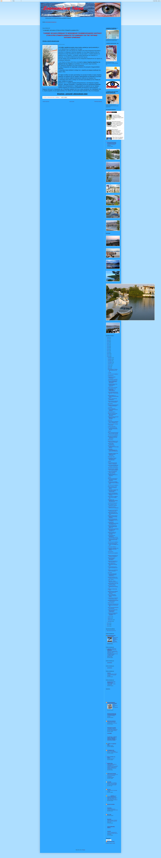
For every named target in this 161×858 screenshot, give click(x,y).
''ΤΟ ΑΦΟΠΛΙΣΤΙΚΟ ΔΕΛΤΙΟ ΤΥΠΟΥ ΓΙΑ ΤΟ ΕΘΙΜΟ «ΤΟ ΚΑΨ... (113, 544)
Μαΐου (109, 368)
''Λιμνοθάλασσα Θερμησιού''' (112, 503)
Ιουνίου (109, 366)
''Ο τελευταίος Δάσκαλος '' (112, 546)
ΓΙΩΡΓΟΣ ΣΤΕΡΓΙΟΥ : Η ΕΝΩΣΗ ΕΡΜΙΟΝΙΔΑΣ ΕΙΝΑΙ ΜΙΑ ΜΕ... (113, 396)
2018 (108, 349)
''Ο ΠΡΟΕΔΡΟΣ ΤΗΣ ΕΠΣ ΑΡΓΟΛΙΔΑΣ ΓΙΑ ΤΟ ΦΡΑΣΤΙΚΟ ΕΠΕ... (112, 459)
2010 (108, 626)
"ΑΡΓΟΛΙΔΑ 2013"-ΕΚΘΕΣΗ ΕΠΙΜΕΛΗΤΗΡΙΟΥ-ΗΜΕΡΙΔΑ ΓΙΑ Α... (113, 482)
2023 (108, 341)
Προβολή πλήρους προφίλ (110, 843)
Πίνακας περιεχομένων (110, 758)
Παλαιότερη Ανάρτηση (98, 101)
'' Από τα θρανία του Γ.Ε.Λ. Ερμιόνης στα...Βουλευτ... (112, 505)
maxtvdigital (109, 733)
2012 (108, 623)
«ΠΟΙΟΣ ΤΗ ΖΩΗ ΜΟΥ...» (112, 426)
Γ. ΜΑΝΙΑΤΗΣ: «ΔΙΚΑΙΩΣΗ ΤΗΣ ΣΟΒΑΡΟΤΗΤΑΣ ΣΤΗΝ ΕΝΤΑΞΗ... (113, 549)
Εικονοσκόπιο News (110, 841)
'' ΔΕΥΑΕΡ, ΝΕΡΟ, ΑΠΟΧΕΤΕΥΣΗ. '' (111, 444)
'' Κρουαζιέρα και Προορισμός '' (113, 467)
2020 (108, 346)
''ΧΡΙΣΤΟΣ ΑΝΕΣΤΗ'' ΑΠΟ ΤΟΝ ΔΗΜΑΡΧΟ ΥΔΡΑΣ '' (113, 584)
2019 (108, 347)
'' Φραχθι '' (109, 431)
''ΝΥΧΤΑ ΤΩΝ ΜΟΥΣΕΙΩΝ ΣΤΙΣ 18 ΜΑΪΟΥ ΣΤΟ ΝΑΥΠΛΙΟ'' (113, 466)
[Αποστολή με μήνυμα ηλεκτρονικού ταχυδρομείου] (61, 97)
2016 (108, 352)
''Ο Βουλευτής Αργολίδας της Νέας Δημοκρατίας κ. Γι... (113, 561)
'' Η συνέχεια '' (110, 407)
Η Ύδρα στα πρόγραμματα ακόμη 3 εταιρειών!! (112, 472)
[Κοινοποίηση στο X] (64, 97)
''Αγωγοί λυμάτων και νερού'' (112, 387)
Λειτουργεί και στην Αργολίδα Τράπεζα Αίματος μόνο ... (113, 511)
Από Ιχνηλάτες (110, 403)
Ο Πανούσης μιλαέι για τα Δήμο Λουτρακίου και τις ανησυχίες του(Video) (112, 675)
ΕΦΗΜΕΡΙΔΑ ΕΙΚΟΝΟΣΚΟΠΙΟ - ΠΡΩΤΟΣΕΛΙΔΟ (113, 601)
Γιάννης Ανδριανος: (111, 602)
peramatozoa (109, 662)
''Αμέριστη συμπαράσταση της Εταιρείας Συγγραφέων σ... (113, 556)
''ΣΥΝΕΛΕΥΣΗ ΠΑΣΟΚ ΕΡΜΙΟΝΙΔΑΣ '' (111, 377)
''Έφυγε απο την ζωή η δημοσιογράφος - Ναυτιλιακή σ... (111, 558)
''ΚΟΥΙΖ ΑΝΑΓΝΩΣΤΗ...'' (112, 412)
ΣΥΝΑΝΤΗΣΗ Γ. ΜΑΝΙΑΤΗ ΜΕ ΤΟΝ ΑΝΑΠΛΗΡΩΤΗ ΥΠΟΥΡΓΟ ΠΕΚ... (113, 491)
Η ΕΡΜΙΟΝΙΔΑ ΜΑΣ (110, 750)
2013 (108, 356)
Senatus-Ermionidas (111, 804)
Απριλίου (109, 616)
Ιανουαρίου (110, 621)
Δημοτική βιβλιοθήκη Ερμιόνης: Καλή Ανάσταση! (113, 608)
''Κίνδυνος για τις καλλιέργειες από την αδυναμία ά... (113, 570)
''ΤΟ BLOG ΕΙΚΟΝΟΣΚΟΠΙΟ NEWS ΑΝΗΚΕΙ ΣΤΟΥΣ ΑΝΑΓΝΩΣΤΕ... (112, 381)
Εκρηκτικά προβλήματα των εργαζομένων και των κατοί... (113, 578)
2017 (108, 350)
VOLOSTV (109, 831)
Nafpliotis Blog (110, 763)
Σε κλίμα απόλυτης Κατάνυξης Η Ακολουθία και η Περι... (113, 598)
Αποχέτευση (110, 420)
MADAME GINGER (110, 745)
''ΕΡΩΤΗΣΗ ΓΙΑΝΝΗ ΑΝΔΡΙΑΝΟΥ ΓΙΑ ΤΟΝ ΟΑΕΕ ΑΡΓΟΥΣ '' (113, 447)
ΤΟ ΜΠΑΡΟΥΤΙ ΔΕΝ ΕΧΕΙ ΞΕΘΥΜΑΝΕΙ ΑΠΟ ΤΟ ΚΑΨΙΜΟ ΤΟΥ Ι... (112, 574)
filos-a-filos (109, 814)
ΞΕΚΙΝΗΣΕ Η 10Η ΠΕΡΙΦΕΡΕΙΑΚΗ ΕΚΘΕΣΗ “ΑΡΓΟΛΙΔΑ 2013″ (113, 500)
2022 (108, 343)
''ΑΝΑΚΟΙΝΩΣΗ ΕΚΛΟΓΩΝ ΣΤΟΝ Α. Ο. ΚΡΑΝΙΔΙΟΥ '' (112, 463)
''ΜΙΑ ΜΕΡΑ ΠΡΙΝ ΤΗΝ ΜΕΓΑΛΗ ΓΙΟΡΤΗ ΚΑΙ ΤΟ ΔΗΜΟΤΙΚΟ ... (112, 474)
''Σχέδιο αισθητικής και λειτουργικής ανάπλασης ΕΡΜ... (112, 564)
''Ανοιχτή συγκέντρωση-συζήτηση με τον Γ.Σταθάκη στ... (113, 586)
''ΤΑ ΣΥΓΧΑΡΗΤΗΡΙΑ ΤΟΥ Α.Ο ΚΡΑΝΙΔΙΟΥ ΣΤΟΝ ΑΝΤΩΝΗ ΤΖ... (113, 393)
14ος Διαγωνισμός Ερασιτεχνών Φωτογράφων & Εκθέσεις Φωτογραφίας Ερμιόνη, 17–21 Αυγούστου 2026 (112, 640)
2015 (108, 353)
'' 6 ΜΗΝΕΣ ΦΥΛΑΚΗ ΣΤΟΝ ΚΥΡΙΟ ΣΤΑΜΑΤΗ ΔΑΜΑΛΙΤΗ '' (112, 385)
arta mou (108, 789)
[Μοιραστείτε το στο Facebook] (65, 97)
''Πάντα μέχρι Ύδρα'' (111, 456)
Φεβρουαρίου (110, 619)
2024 (108, 340)
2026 (108, 337)
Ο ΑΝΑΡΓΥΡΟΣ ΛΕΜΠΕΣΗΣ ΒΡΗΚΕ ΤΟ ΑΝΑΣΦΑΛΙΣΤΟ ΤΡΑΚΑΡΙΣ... (113, 494)
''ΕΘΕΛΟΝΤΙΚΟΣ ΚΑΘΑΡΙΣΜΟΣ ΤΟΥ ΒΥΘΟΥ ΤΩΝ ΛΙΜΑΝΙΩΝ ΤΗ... (113, 530)
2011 (108, 624)
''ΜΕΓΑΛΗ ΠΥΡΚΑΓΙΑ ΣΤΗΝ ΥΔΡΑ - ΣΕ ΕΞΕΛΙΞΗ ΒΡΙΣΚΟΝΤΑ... (112, 414)
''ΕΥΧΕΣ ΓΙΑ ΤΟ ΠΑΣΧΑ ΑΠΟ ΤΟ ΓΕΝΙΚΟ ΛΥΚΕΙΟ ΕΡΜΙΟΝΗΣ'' (112, 614)
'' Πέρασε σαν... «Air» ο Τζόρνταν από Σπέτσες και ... (113, 581)
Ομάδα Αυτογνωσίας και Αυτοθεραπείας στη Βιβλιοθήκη (112, 533)
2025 (108, 338)
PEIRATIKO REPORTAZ (111, 721)
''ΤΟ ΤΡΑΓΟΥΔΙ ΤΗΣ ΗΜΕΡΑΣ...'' (113, 374)
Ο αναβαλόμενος (111, 375)
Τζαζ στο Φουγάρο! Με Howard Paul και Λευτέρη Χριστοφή (113, 433)
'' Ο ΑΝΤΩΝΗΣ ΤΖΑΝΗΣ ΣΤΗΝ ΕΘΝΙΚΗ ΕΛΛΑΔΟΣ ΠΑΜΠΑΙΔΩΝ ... (113, 454)
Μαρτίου (109, 618)
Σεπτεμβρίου (110, 362)
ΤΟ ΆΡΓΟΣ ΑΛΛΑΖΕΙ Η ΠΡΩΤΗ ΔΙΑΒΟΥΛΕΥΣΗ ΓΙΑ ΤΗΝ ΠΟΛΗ (113, 539)
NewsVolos (109, 819)
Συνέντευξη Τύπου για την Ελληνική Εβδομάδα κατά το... (112, 567)
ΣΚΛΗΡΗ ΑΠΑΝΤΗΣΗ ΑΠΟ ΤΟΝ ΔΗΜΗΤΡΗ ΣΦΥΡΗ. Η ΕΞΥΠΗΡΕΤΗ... (113, 520)
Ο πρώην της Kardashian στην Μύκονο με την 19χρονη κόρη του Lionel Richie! (112, 833)
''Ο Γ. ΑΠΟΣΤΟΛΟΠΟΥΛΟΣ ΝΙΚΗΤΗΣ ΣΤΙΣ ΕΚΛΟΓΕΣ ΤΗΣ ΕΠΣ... (112, 428)
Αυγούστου (110, 363)
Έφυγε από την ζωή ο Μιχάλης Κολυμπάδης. (113, 424)
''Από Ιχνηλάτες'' (110, 439)
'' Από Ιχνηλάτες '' (111, 551)
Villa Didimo (109, 808)
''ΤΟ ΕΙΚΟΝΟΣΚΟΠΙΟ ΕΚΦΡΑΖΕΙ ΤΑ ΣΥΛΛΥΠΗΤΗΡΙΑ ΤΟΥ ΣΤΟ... (113, 536)
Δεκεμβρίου (110, 357)
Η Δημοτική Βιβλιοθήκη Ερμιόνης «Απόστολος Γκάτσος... (112, 595)
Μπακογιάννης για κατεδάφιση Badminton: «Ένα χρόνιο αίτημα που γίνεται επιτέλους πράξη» (112, 784)
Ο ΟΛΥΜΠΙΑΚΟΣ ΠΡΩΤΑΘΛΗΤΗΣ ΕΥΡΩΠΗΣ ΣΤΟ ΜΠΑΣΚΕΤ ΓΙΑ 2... (113, 523)
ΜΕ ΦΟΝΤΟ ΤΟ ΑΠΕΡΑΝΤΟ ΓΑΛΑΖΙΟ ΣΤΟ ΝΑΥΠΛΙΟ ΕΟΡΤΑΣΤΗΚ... (112, 437)
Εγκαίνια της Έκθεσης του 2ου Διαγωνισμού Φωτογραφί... (113, 442)
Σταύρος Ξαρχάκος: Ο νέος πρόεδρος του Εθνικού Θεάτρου (112, 487)
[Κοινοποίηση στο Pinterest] (66, 97)
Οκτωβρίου (110, 360)
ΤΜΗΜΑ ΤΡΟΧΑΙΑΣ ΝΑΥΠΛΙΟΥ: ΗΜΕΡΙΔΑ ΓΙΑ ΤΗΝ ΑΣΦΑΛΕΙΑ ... (113, 417)
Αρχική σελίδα (71, 101)
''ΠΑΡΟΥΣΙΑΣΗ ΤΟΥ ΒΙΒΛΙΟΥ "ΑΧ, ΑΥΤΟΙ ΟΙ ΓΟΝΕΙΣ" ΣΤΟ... (113, 497)
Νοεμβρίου (110, 359)
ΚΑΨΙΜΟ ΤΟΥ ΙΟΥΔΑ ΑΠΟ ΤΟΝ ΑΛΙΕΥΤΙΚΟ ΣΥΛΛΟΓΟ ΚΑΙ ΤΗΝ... (113, 605)
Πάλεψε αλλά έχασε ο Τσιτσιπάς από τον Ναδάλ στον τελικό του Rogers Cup (112, 821)
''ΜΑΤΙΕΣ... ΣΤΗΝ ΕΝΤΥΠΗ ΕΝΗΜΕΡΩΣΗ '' (112, 399)
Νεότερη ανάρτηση (46, 101)
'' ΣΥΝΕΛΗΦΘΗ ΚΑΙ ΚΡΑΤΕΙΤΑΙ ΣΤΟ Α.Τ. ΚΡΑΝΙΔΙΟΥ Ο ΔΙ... (113, 422)
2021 (108, 344)
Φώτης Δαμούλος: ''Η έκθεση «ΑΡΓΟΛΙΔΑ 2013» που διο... (112, 370)
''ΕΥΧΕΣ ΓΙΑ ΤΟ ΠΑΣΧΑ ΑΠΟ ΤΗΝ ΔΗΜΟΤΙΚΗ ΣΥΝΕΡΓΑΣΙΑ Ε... (112, 610)
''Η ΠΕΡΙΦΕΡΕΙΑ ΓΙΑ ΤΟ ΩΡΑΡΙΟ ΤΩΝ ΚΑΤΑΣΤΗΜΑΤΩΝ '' (112, 390)
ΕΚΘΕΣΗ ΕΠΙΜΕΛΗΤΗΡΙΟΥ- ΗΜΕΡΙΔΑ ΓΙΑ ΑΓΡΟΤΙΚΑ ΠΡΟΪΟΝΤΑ (113, 516)
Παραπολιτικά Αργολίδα (111, 773)
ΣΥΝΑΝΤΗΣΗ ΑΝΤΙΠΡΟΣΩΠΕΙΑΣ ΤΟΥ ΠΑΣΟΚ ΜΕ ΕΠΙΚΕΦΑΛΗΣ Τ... (113, 450)
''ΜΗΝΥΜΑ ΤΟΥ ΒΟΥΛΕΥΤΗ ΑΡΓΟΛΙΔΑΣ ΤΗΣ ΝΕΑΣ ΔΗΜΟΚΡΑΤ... (112, 479)
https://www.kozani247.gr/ (111, 630)
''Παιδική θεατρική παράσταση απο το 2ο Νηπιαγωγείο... (113, 401)
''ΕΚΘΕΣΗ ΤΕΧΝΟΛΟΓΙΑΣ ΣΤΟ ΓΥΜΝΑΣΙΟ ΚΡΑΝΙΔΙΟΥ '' (113, 405)
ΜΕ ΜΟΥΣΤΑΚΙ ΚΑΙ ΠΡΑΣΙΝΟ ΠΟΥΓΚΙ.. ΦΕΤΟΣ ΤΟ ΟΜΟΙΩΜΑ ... (113, 592)
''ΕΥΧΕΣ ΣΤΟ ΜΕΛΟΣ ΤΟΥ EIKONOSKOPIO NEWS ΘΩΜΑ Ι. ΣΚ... (112, 526)
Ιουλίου (109, 365)
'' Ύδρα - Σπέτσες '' (111, 579)
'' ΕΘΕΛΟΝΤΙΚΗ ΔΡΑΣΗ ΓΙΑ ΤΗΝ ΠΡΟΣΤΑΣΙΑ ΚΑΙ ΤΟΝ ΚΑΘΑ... (113, 513)
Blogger (83, 849)
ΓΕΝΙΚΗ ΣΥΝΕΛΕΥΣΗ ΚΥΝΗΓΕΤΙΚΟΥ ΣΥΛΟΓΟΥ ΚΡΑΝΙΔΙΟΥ (113, 409)
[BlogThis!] (62, 97)
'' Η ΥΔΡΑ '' (109, 372)
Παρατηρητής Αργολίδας (111, 727)
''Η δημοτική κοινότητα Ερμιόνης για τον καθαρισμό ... (113, 508)
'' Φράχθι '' (109, 461)
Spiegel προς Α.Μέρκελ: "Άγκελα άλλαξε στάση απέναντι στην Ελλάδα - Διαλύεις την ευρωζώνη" (112, 799)
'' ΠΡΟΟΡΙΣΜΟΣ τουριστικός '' (113, 379)
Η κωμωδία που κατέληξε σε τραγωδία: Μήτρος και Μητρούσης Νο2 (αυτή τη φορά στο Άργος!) (112, 729)
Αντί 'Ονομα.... (110, 572)
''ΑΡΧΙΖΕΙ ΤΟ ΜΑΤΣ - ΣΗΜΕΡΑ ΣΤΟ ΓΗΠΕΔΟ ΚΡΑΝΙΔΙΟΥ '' (113, 469)
